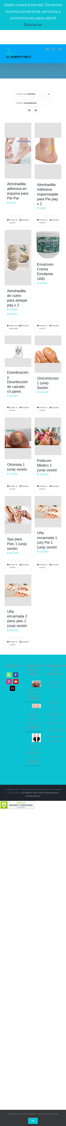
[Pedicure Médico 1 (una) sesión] (48, 436)
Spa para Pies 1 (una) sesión (17, 544)
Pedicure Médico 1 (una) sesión (47, 465)
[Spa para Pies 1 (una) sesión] (18, 515)
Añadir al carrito (13, 221)
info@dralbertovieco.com (33, 35)
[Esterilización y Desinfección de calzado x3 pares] (18, 351)
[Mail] (12, 688)
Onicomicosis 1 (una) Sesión (48, 383)
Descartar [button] (33, 24)
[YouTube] (15, 681)
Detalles (25, 220)
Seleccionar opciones (13, 326)
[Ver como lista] (36, 110)
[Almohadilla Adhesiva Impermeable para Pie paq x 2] (48, 151)
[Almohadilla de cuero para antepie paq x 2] (18, 257)
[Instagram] (9, 681)
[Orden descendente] (49, 94)
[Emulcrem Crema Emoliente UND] (48, 244)
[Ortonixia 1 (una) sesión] (18, 438)
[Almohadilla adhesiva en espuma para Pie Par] (18, 150)
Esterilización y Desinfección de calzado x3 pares (17, 382)
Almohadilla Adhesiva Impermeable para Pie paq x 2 (47, 194)
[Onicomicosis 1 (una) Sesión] (48, 354)
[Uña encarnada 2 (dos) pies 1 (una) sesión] (18, 590)
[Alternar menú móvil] (59, 49)
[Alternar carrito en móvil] (47, 49)
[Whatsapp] (8, 674)
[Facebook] (15, 674)
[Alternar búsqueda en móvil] (53, 49)
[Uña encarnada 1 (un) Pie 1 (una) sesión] (48, 511)
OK (33, 1120)
